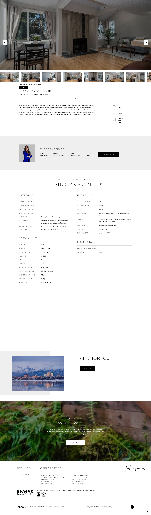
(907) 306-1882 (58, 155)
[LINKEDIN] (132, 507)
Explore (87, 368)
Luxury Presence (57, 507)
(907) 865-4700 (46, 483)
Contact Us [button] (76, 443)
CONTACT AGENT (108, 154)
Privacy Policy (106, 507)
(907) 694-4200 (77, 483)
